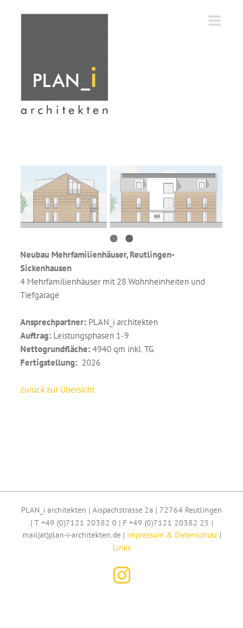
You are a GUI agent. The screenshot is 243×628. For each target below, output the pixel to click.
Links (122, 547)
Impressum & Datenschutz (172, 535)
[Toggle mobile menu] (216, 20)
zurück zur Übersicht (57, 389)
